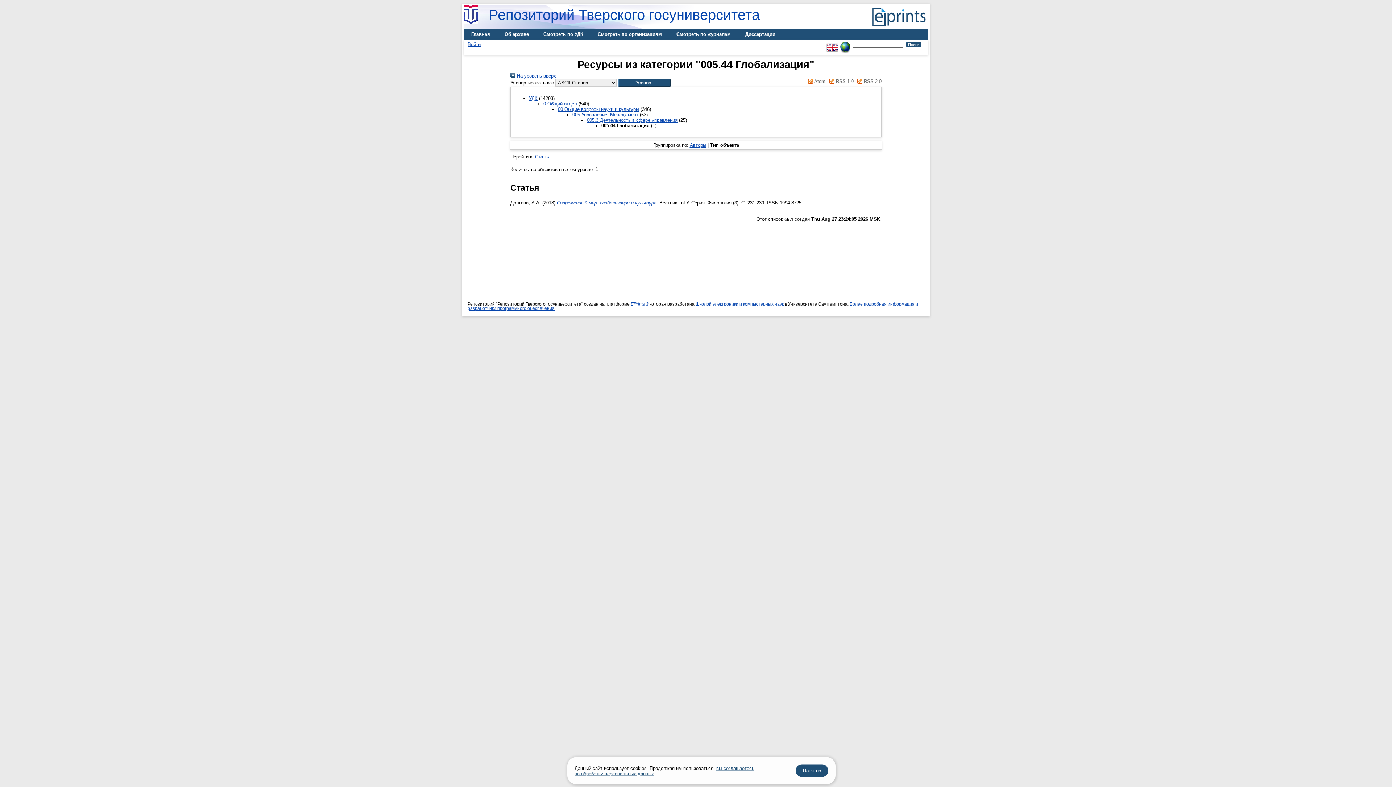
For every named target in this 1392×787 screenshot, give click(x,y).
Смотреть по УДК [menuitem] (563, 34)
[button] (644, 83)
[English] (832, 44)
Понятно (812, 771)
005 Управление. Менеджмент (605, 114)
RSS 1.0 (843, 81)
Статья (542, 157)
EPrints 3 (640, 304)
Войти (474, 44)
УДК (533, 98)
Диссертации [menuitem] (760, 34)
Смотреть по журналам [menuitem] (703, 34)
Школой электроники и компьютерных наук (740, 304)
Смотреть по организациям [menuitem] (630, 34)
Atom (819, 81)
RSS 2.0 (872, 81)
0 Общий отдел (560, 104)
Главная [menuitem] (480, 34)
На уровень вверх (535, 76)
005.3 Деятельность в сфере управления (632, 120)
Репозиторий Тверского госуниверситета (624, 15)
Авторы (698, 145)
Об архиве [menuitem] (517, 34)
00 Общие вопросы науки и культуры (598, 109)
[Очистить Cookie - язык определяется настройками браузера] (845, 44)
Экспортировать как (532, 83)
